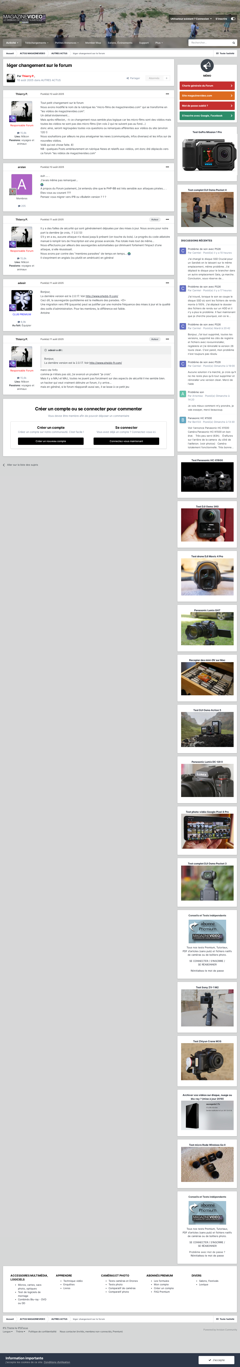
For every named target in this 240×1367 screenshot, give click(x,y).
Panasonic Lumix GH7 (207, 610)
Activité (11, 42)
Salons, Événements (120, 42)
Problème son (196, 392)
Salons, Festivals (208, 1280)
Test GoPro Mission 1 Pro (207, 132)
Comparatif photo (119, 1291)
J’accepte (218, 1360)
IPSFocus (23, 1328)
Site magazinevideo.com (197, 95)
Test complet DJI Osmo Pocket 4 (207, 189)
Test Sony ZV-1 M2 (207, 987)
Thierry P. (22, 94)
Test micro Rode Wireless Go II (207, 1144)
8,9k (23, 321)
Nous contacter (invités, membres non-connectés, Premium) (91, 1331)
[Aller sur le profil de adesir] (21, 300)
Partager (134, 78)
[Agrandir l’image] (41, 184)
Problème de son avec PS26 (204, 248)
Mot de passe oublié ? (195, 105)
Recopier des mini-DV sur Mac (207, 660)
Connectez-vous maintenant (126, 441)
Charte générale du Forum (197, 85)
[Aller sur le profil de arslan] (21, 184)
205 (23, 205)
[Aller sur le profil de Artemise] (183, 394)
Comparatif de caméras (122, 1288)
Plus (158, 42)
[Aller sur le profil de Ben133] (183, 420)
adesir (22, 283)
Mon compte (161, 1284)
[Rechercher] (233, 42)
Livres (66, 1288)
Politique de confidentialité (42, 1331)
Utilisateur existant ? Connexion (190, 18)
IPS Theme (8, 1328)
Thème (20, 1331)
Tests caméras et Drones (123, 1280)
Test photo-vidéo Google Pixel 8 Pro (207, 811)
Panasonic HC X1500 (200, 418)
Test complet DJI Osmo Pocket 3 (207, 863)
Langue (7, 1331)
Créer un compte (164, 1288)
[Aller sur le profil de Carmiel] (183, 251)
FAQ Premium (162, 1291)
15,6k (23, 132)
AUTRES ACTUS (51, 80)
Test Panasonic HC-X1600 (207, 460)
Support (144, 42)
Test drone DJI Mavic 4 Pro (207, 556)
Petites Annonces (65, 42)
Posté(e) (52, 94)
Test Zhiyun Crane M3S (207, 1041)
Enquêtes (69, 1284)
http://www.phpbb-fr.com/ (102, 296)
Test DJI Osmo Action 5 (207, 710)
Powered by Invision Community (220, 1329)
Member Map (93, 42)
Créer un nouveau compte (51, 441)
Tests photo (116, 1284)
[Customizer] (233, 19)
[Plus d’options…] (167, 94)
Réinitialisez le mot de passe (207, 970)
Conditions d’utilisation (57, 1362)
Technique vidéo (73, 1280)
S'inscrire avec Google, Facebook (202, 115)
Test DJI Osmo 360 (207, 506)
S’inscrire (221, 18)
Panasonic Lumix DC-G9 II (207, 761)
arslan (22, 167)
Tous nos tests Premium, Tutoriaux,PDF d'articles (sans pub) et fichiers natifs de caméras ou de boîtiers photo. (207, 951)
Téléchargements (36, 42)
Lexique (203, 1284)
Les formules (161, 1280)
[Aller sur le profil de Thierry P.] (11, 78)
